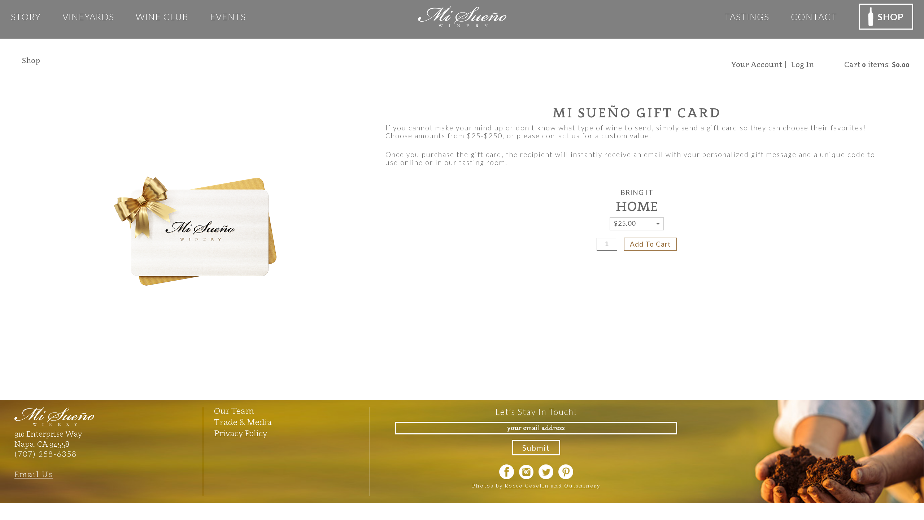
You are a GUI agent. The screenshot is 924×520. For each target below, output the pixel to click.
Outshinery (582, 485)
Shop (31, 61)
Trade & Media (243, 422)
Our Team (234, 411)
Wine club (162, 16)
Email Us (33, 474)
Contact (814, 16)
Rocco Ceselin (527, 485)
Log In (802, 64)
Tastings (746, 16)
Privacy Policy (240, 433)
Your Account (756, 64)
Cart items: (877, 65)
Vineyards (88, 16)
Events (228, 16)
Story (26, 16)
